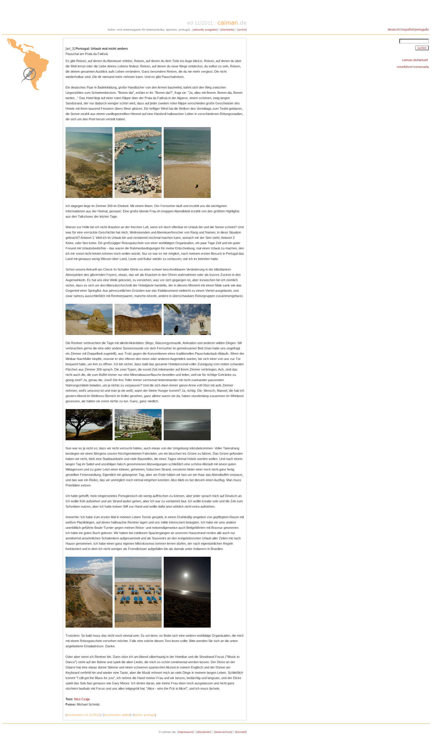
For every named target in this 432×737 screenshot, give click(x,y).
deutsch (393, 29)
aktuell (423, 60)
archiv (242, 29)
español (407, 29)
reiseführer (404, 67)
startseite (227, 29)
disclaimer (203, 731)
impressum (185, 731)
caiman (227, 22)
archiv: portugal (144, 714)
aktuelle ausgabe (205, 29)
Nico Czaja (82, 699)
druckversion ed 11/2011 (83, 714)
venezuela (421, 67)
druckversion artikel (117, 714)
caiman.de (409, 60)
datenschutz (223, 731)
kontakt (241, 731)
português (422, 29)
